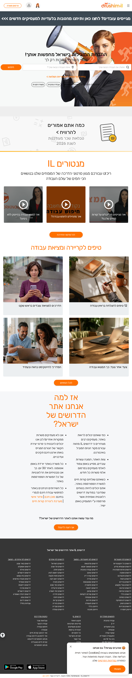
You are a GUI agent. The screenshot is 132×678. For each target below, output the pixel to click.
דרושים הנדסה (125, 591)
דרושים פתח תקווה (56, 576)
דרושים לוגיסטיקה (123, 600)
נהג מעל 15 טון (108, 642)
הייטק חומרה (125, 609)
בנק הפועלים (109, 627)
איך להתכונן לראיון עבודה (36, 636)
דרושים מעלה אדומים (22, 579)
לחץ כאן (46, 676)
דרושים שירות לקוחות (89, 594)
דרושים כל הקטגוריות (122, 563)
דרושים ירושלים (24, 573)
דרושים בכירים (125, 582)
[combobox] (104, 67)
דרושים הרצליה (57, 588)
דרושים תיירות (92, 600)
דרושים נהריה (58, 603)
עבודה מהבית (54, 84)
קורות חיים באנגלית (39, 642)
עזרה (78, 642)
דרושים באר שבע (24, 563)
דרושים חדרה (58, 594)
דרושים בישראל (57, 563)
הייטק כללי (93, 606)
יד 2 (112, 624)
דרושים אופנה (125, 573)
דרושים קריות (58, 600)
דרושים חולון (59, 570)
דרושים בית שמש (24, 576)
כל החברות (76, 633)
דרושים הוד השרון (56, 591)
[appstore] (37, 667)
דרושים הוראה (125, 588)
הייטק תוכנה (92, 609)
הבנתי (117, 668)
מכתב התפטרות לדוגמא (37, 639)
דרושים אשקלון (24, 566)
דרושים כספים (125, 597)
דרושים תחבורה (91, 585)
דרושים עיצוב (92, 573)
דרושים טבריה (58, 606)
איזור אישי (37, 497)
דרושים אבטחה (91, 597)
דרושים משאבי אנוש (89, 566)
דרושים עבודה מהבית (89, 570)
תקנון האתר (76, 620)
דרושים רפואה (92, 588)
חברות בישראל (75, 636)
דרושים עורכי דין (91, 576)
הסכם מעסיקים (74, 627)
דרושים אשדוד (25, 582)
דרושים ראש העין (57, 579)
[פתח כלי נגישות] (2, 635)
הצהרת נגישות (75, 630)
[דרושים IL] (112, 5)
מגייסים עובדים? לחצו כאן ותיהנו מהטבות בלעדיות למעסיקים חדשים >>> (66, 18)
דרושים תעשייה (91, 603)
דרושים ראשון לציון (56, 573)
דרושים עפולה (58, 609)
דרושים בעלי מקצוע (123, 585)
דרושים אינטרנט (124, 576)
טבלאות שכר (42, 620)
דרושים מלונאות (91, 563)
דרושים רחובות (25, 585)
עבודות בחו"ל (25, 603)
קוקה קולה (109, 633)
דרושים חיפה (58, 597)
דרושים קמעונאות (90, 582)
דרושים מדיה (92, 579)
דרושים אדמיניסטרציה (122, 570)
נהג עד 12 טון (109, 639)
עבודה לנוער (42, 624)
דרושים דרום (25, 600)
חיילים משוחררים (71, 84)
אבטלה (44, 630)
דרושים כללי (126, 594)
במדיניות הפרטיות (107, 660)
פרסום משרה (12, 5)
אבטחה (111, 630)
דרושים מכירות (125, 606)
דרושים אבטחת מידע (122, 566)
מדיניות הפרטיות (74, 624)
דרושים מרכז (25, 588)
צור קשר (77, 639)
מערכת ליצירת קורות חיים (47, 501)
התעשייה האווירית (107, 636)
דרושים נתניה (58, 582)
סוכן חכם (50, 497)
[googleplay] (14, 667)
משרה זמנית (38, 84)
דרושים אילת (25, 570)
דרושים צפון (26, 597)
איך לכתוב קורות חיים (38, 633)
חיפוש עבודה (42, 627)
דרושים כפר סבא (57, 585)
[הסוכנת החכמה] (37, 5)
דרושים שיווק (92, 591)
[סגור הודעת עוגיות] (70, 647)
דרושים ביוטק (125, 603)
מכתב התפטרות (40, 645)
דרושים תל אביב (57, 566)
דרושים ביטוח (125, 579)
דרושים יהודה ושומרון (22, 594)
